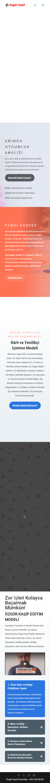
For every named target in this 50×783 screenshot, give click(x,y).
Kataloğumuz (15, 277)
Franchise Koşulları (25, 300)
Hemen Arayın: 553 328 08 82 (24, 100)
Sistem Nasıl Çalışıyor (25, 440)
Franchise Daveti (25, 426)
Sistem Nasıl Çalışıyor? (25, 405)
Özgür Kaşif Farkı (25, 434)
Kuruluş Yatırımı (25, 308)
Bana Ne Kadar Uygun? (19, 177)
